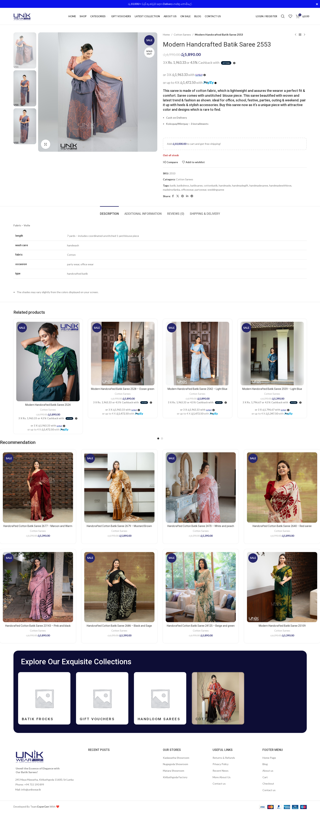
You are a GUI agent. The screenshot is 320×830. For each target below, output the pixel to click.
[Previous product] (295, 34)
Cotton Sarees (182, 34)
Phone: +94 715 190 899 (29, 784)
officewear (187, 189)
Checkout (268, 783)
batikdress (183, 185)
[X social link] (177, 196)
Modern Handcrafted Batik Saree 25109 (282, 625)
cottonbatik (211, 185)
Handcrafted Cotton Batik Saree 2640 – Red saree (282, 526)
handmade (225, 185)
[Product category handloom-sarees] (160, 698)
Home (166, 34)
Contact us (219, 783)
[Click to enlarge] (45, 144)
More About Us (222, 777)
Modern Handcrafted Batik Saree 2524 (48, 404)
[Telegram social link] (191, 196)
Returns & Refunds (224, 757)
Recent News (220, 770)
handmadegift (240, 185)
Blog (265, 764)
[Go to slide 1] (158, 438)
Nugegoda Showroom (175, 764)
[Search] (283, 16)
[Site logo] (22, 16)
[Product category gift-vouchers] (102, 698)
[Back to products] (300, 34)
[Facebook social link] (173, 196)
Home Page (269, 757)
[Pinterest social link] (182, 196)
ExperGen (43, 806)
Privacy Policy (220, 764)
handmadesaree (258, 185)
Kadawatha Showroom (176, 757)
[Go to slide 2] (162, 438)
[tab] (109, 212)
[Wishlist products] (290, 16)
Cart (265, 777)
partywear (200, 189)
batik (173, 185)
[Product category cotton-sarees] (218, 698)
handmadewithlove (280, 185)
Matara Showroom (173, 770)
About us (267, 770)
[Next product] (304, 34)
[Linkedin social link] (187, 196)
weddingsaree (216, 189)
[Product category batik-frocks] (44, 698)
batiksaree (196, 185)
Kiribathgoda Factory (175, 777)
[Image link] (29, 756)
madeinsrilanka (171, 189)
